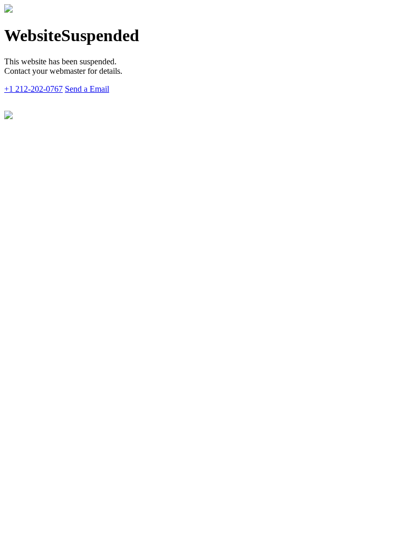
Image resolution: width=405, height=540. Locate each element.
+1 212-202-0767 (33, 88)
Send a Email (87, 88)
